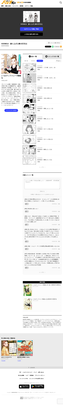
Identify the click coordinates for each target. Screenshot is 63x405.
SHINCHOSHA (14, 392)
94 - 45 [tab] (33, 60)
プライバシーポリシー (40, 375)
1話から (59, 60)
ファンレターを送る (11, 110)
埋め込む (57, 46)
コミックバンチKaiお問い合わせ (36, 378)
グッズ (35, 372)
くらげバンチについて (27, 372)
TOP (20, 372)
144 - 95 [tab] (26, 60)
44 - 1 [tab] (40, 60)
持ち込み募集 (21, 375)
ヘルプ (26, 375)
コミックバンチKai (23, 378)
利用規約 (32, 375)
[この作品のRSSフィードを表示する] (61, 46)
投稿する (42, 191)
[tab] (32, 56)
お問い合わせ (41, 372)
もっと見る (41, 167)
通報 (59, 203)
